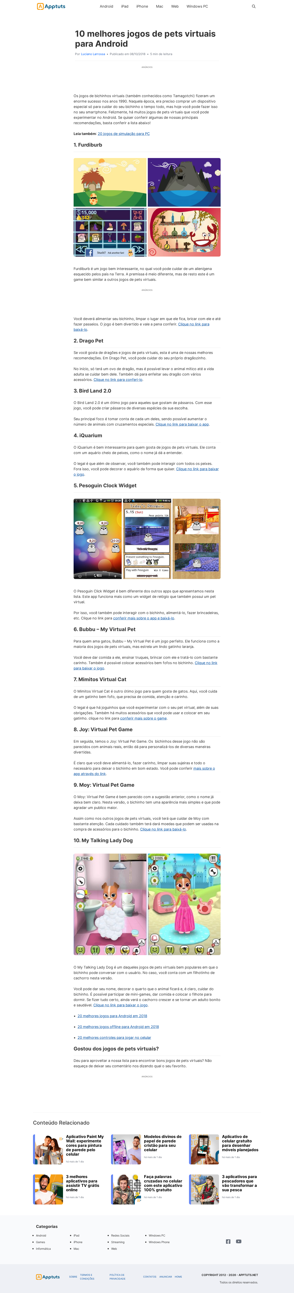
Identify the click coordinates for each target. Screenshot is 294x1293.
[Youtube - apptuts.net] (238, 1242)
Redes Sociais (120, 1235)
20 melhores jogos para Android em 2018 (112, 1016)
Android (106, 6)
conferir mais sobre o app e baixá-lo (143, 618)
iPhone (142, 6)
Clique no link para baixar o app (182, 424)
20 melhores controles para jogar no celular (114, 1037)
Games (40, 1242)
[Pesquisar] (254, 6)
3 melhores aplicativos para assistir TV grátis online (82, 1183)
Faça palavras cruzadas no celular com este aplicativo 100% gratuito (163, 1183)
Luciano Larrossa (93, 54)
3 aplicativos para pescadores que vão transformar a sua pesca (239, 1183)
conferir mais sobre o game (143, 718)
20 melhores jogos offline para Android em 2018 (118, 1027)
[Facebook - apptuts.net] (228, 1242)
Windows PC (197, 6)
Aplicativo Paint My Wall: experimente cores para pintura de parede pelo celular (85, 1145)
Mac (159, 6)
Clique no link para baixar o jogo (120, 1005)
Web (175, 6)
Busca (216, 6)
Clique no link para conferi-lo (118, 380)
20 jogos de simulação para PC (124, 134)
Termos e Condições (87, 1277)
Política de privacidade (117, 1277)
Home (178, 1276)
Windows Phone (159, 1242)
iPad (124, 6)
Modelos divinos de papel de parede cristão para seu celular (163, 1143)
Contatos (149, 1276)
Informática (43, 1248)
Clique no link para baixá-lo (163, 829)
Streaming (118, 1242)
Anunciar (165, 1276)
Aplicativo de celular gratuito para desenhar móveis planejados (240, 1143)
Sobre (73, 1276)
